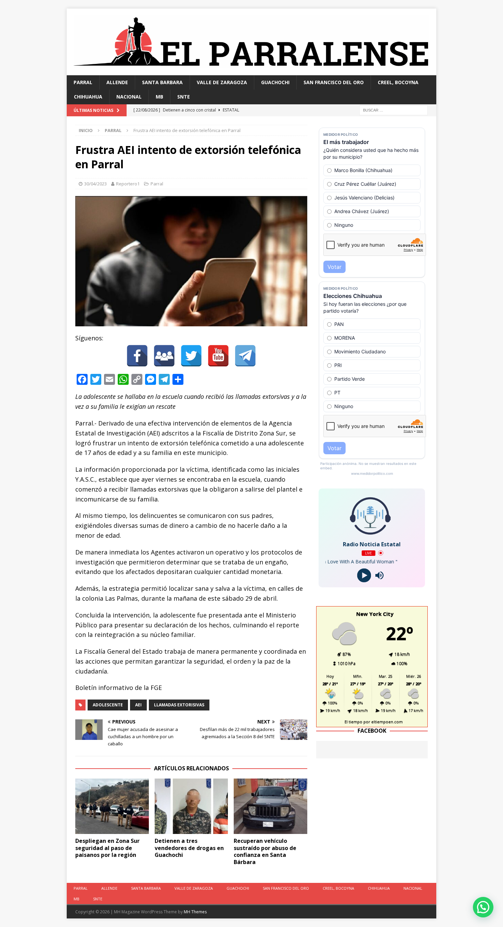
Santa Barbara (162, 82)
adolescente (108, 705)
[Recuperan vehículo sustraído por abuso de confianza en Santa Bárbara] (270, 806)
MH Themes (195, 912)
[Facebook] (137, 356)
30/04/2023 (95, 184)
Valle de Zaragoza (222, 82)
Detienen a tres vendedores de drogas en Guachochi (189, 848)
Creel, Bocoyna (398, 82)
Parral (83, 82)
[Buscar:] (393, 109)
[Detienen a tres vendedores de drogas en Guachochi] (191, 806)
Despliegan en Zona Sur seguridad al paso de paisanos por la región (107, 848)
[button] (483, 907)
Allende (117, 82)
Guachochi (275, 82)
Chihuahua (88, 96)
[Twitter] (191, 356)
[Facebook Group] (164, 356)
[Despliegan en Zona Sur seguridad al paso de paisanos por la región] (112, 806)
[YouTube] (218, 356)
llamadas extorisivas (179, 705)
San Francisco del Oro (334, 82)
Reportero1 (128, 184)
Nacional (129, 96)
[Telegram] (245, 356)
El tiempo (353, 721)
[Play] (364, 575)
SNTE (183, 96)
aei (138, 705)
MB (159, 96)
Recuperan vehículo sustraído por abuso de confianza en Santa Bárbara (265, 851)
